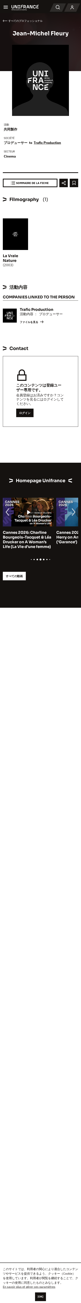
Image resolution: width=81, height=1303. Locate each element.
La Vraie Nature (10, 258)
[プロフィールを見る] (72, 7)
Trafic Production (47, 142)
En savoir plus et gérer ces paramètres (29, 1287)
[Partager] (63, 183)
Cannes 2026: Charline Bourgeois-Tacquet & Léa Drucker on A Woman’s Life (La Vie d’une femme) (27, 539)
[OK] (40, 1296)
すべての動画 (14, 576)
